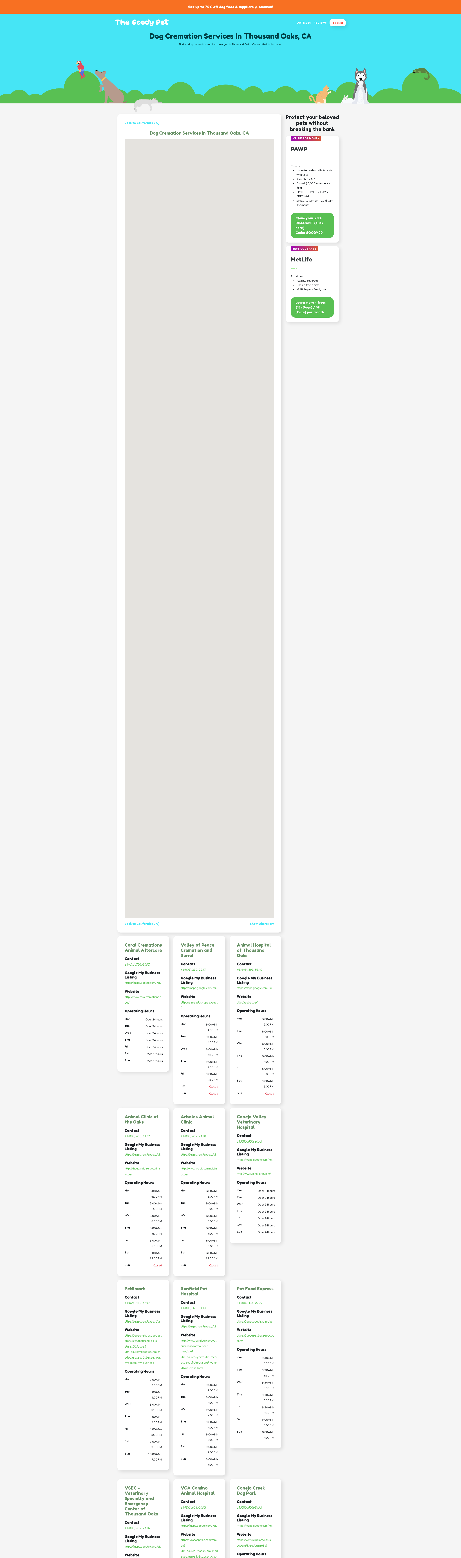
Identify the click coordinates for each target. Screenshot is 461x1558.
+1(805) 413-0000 (249, 1303)
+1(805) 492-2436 (137, 1528)
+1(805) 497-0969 (193, 1507)
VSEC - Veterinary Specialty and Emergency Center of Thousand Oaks (141, 1501)
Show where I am (262, 924)
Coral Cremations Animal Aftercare (143, 947)
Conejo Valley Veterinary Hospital (252, 1122)
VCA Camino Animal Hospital (198, 1490)
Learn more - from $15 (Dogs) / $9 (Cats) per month (311, 307)
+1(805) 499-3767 (137, 1303)
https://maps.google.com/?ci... (143, 983)
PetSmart (135, 1288)
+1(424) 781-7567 (137, 964)
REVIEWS (320, 22)
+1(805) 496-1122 (137, 1136)
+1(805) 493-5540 (249, 970)
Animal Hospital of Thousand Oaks (254, 950)
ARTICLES (304, 22)
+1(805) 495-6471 (249, 1507)
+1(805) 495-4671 (249, 1141)
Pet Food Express (255, 1288)
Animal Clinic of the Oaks (141, 1119)
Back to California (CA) (142, 123)
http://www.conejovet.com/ (254, 1174)
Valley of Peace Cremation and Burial (197, 950)
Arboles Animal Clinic (197, 1119)
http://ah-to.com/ (247, 1002)
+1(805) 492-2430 (193, 1136)
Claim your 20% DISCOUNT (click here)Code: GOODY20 (309, 225)
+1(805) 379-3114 (193, 1308)
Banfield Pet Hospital (194, 1291)
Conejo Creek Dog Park (251, 1490)
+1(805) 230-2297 (193, 970)
